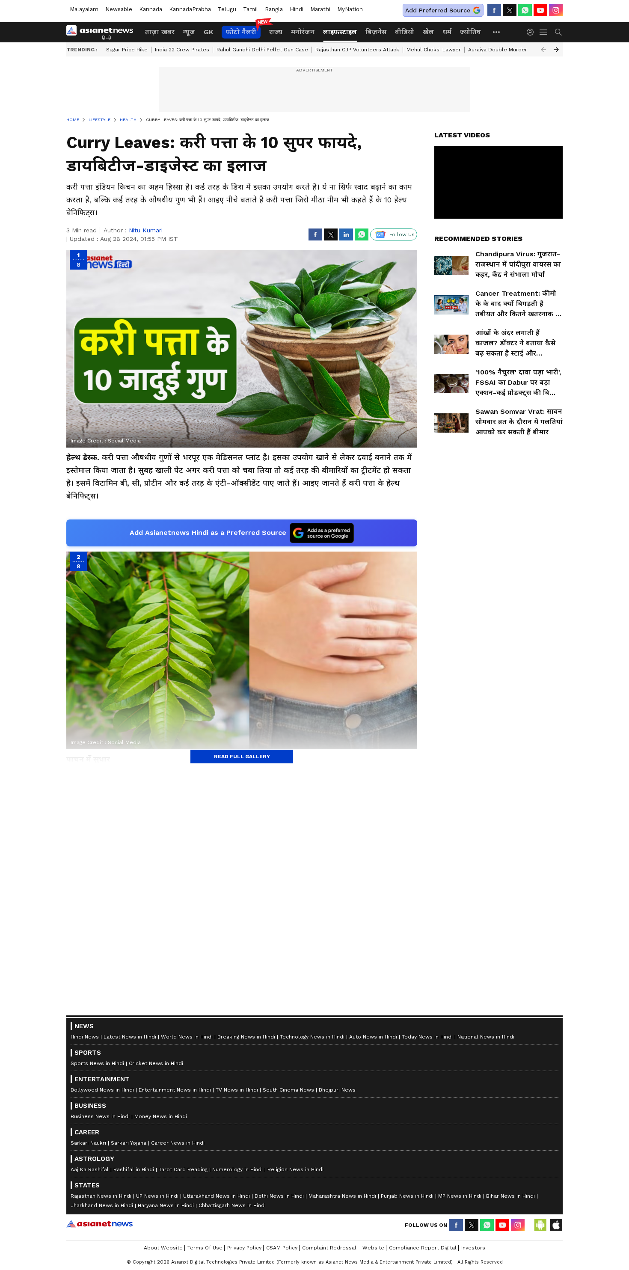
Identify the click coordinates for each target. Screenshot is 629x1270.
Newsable (118, 9)
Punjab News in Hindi (407, 1196)
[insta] (556, 10)
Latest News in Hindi (130, 1037)
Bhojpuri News (337, 1090)
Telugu (227, 9)
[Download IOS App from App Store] (556, 1225)
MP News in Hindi (459, 1196)
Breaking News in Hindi (246, 1037)
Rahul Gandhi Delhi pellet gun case (262, 50)
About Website (163, 1248)
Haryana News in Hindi (166, 1205)
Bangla (274, 9)
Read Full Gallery (242, 757)
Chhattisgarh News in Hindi (232, 1205)
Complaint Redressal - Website (343, 1248)
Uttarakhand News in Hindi (216, 1196)
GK (208, 32)
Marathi (320, 9)
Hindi (296, 9)
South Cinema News (288, 1090)
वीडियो (404, 32)
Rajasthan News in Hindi (101, 1196)
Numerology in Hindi (237, 1169)
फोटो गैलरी (241, 32)
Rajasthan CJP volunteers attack (357, 50)
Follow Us (402, 234)
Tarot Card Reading (183, 1169)
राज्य (275, 32)
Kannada (150, 9)
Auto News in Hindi (373, 1037)
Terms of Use (205, 1248)
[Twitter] (509, 10)
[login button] (532, 32)
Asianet (99, 1224)
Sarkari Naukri (88, 1143)
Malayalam (84, 9)
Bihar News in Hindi (510, 1196)
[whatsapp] (525, 10)
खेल (428, 32)
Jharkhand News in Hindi (102, 1205)
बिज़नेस (375, 32)
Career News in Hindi (178, 1143)
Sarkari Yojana (128, 1143)
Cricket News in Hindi (156, 1063)
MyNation (350, 9)
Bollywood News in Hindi (102, 1090)
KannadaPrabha (190, 9)
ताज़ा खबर (160, 32)
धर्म (446, 32)
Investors (473, 1248)
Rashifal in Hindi (133, 1169)
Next (556, 49)
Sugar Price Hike (127, 50)
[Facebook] (494, 10)
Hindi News (85, 1037)
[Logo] (102, 32)
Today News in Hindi (427, 1037)
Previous (543, 49)
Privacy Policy (244, 1248)
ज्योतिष (470, 32)
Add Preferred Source (437, 10)
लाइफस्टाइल (340, 32)
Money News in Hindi (160, 1116)
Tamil (250, 9)
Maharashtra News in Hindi (342, 1196)
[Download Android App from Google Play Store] (540, 1225)
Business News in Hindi (100, 1116)
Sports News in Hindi (97, 1063)
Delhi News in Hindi (279, 1196)
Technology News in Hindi (312, 1037)
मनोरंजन (302, 32)
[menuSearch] (558, 32)
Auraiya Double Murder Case (505, 50)
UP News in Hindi (157, 1196)
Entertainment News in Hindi (175, 1090)
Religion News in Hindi (295, 1169)
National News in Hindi (485, 1037)
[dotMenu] (497, 32)
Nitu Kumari (146, 230)
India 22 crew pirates (182, 50)
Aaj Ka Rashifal (90, 1169)
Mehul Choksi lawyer (433, 50)
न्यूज (189, 32)
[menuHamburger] (544, 32)
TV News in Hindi (237, 1090)
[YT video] (540, 10)
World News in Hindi (187, 1037)
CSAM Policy (281, 1248)
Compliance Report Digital (423, 1248)
